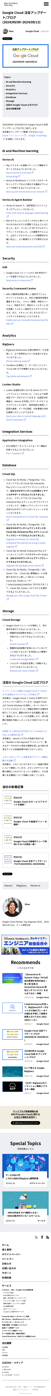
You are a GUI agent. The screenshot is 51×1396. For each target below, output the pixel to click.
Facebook (5, 1367)
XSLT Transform (13, 453)
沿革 (3, 1350)
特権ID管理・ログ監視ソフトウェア (14, 1325)
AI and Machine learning (18, 81)
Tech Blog (5, 1372)
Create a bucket (17, 644)
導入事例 (6, 1249)
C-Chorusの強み (8, 1292)
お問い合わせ (9, 1268)
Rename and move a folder (22, 670)
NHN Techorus (11, 1237)
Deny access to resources (18, 280)
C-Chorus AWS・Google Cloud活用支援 (17, 1290)
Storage (10, 100)
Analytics (11, 89)
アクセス (5, 1353)
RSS (47, 1237)
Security (10, 85)
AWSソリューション (9, 1309)
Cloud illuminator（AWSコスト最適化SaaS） (19, 1336)
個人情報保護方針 (40, 1387)
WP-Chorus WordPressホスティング (16, 1319)
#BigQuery (21, 885)
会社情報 (5, 1347)
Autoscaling (11, 176)
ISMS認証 (35, 1389)
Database (11, 97)
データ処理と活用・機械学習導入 (14, 1333)
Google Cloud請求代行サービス (13, 1312)
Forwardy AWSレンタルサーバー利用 (15, 1316)
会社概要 (6, 1343)
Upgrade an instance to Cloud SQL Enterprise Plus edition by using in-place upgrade (26, 543)
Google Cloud (32, 31)
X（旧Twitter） (7, 1369)
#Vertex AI (35, 885)
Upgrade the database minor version (23, 565)
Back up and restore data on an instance (25, 191)
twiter (36, 1237)
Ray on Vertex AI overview (18, 172)
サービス (41, 1221)
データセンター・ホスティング (13, 1322)
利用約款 (6, 1277)
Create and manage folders (22, 659)
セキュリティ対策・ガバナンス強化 (14, 1301)
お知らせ (6, 1263)
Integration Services (16, 93)
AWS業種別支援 (8, 1306)
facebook (42, 1237)
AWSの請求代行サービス (11, 1295)
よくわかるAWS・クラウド (10, 1375)
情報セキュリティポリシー (21, 1389)
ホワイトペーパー (37, 1183)
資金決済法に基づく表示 (13, 1387)
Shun (11, 31)
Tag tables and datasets (17, 376)
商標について (27, 1387)
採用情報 (5, 1355)
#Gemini (8, 885)
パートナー (8, 1258)
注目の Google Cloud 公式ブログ (22, 104)
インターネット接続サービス (12, 1330)
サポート (6, 1273)
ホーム (5, 1244)
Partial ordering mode (16, 361)
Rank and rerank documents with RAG (24, 246)
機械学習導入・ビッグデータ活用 (14, 1303)
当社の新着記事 (13, 108)
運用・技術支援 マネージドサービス (15, 1298)
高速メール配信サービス (10, 1328)
